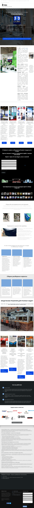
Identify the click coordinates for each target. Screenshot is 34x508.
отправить (3, 172)
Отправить (25, 506)
